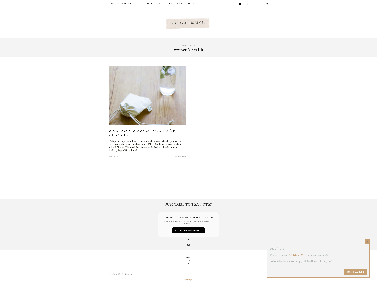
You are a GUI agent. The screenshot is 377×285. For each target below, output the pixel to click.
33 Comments (180, 156)
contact (190, 4)
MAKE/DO (296, 255)
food (150, 4)
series (169, 4)
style (159, 4)
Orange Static (191, 279)
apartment (127, 4)
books (179, 4)
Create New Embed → (188, 230)
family (140, 4)
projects (113, 4)
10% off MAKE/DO (355, 272)
